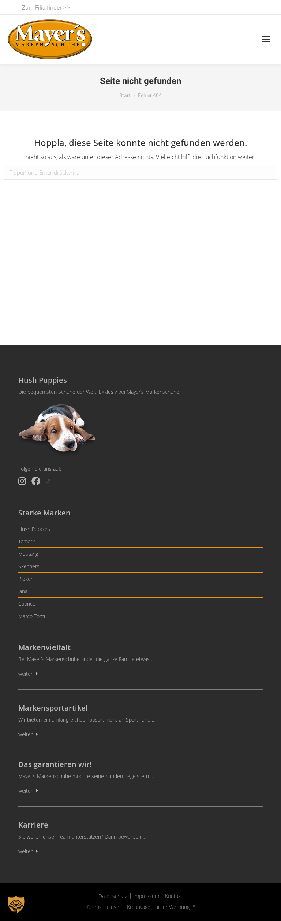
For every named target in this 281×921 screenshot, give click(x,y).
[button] (16, 905)
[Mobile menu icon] (266, 39)
